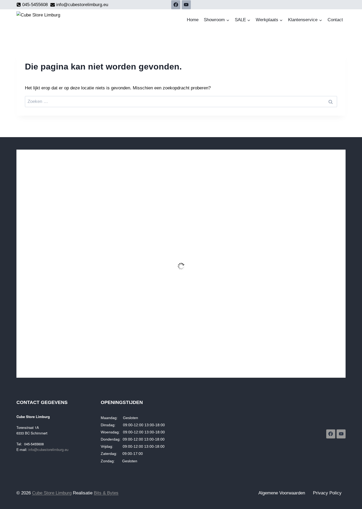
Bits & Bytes (106, 492)
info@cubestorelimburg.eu (48, 449)
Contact (335, 19)
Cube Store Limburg (52, 492)
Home (192, 19)
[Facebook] (175, 4)
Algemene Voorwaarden (281, 492)
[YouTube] (186, 4)
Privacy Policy (327, 492)
